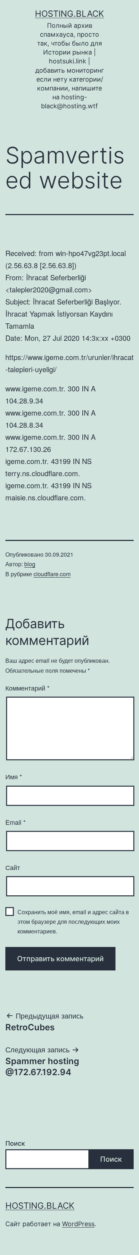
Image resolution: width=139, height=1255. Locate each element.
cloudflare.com (52, 574)
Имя (13, 776)
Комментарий (27, 687)
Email (15, 822)
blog (29, 564)
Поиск (15, 1143)
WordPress (78, 1224)
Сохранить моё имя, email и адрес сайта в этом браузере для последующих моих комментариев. (73, 921)
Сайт (12, 867)
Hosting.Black (69, 14)
